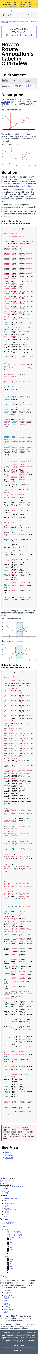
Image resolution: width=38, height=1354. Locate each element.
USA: (14, 1231)
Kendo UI (3, 1183)
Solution (9, 172)
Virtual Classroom (9, 1213)
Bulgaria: (15, 1236)
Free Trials (7, 1191)
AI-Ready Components (16, 1186)
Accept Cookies (19, 1346)
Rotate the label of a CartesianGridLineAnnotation (15, 222)
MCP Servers (4, 1186)
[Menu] (3, 15)
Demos (6, 1200)
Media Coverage (9, 1297)
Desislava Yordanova (29, 86)
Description (12, 95)
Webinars (7, 1208)
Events (6, 1214)
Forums (6, 1205)
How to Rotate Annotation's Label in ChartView (17, 54)
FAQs (5, 1216)
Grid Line (9, 1155)
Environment (13, 75)
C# (15, 229)
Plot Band (9, 1157)
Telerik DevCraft (5, 1180)
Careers (6, 1298)
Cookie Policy (5, 1340)
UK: (14, 1232)
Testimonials (7, 1223)
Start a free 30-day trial (19, 35)
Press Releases (9, 1295)
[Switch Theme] (34, 15)
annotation (5, 101)
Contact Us (7, 1229)
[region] (19, 1342)
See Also (9, 1147)
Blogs (5, 1206)
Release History (9, 1203)
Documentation (8, 1202)
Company (7, 1290)
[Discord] (8, 1253)
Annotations (10, 1152)
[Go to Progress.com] (5, 1277)
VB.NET (21, 229)
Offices (6, 1300)
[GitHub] (8, 1251)
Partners (6, 1211)
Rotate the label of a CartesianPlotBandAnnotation (15, 666)
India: (14, 1234)
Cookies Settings (19, 1350)
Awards (6, 1294)
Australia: (15, 1237)
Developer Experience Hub (12, 1198)
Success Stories (9, 1222)
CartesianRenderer (24, 186)
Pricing (6, 1193)
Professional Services (10, 1210)
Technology (7, 1292)
